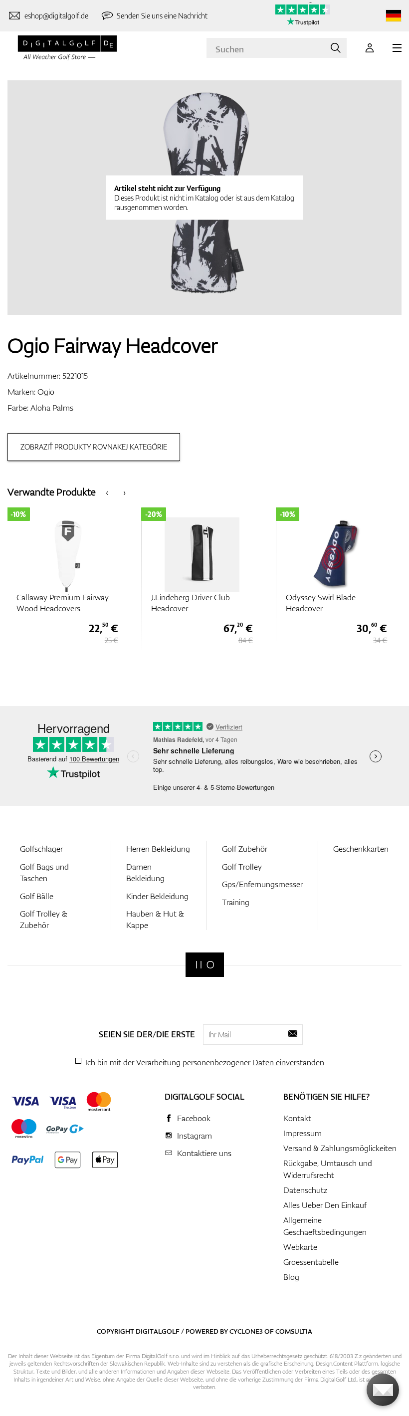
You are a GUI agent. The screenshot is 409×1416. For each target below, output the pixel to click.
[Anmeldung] (370, 48)
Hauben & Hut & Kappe (155, 919)
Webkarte (300, 1246)
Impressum (302, 1133)
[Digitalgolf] (205, 964)
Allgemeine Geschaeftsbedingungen (325, 1225)
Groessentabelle (311, 1261)
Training (235, 902)
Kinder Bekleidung (157, 896)
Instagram (194, 1135)
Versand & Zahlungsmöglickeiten (340, 1148)
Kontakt (297, 1118)
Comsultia (293, 1331)
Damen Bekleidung (145, 872)
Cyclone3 (246, 1331)
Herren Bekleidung (158, 848)
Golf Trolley (242, 866)
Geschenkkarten (361, 848)
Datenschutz (305, 1189)
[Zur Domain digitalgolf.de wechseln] (394, 15)
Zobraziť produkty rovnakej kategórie (93, 447)
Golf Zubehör (244, 848)
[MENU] (397, 47)
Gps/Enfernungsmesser (262, 884)
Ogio (45, 391)
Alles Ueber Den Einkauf (325, 1204)
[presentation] (107, 491)
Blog (291, 1276)
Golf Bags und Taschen (44, 872)
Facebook (193, 1118)
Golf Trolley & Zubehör (43, 919)
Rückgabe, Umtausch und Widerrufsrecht (327, 1169)
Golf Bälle (36, 896)
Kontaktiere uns (204, 1153)
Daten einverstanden (288, 1062)
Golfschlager (41, 848)
